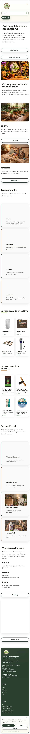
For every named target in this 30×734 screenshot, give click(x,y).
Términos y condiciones (7, 710)
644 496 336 (7, 668)
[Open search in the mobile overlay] (15, 13)
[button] (27, 717)
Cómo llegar (15, 639)
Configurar (15, 728)
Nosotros (4, 691)
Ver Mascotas (15, 180)
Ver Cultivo (15, 140)
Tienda (3, 689)
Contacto (4, 693)
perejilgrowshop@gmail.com (9, 671)
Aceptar (8, 725)
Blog (3, 694)
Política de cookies (6, 731)
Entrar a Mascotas (14, 57)
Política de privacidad (14, 731)
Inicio (3, 687)
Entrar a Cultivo (14, 50)
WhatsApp (15, 595)
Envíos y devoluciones (7, 712)
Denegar (21, 725)
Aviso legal (4, 704)
